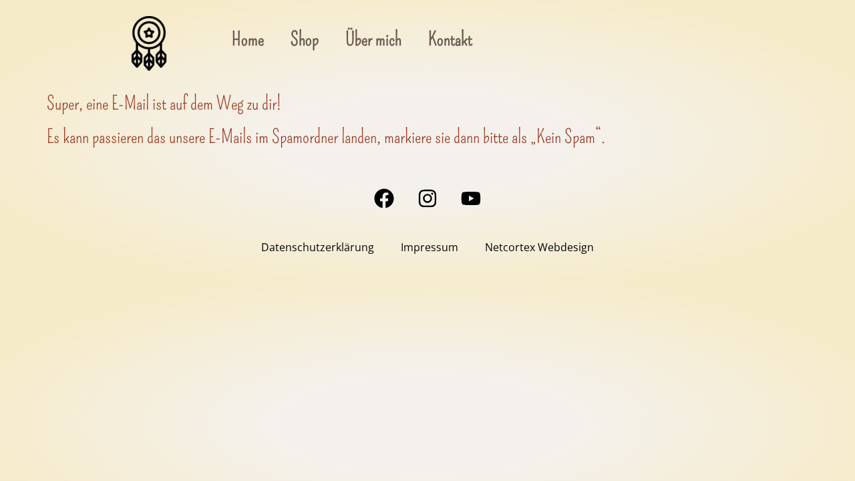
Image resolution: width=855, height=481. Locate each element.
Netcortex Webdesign (539, 247)
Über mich (373, 39)
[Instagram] (427, 198)
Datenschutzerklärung (317, 247)
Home (248, 39)
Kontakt (450, 39)
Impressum (429, 247)
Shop (305, 39)
